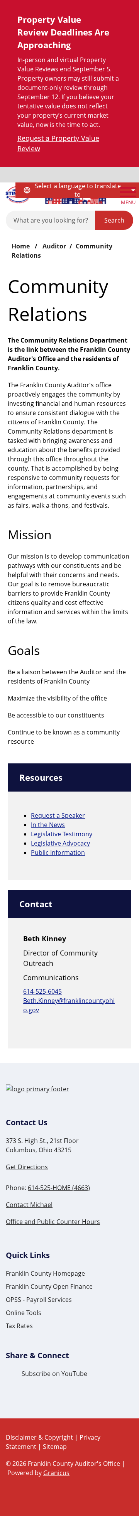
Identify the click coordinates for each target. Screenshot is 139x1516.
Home (21, 246)
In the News (48, 824)
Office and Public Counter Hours (53, 1221)
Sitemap (55, 1446)
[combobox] (77, 190)
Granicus (56, 1473)
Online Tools (23, 1312)
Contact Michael (29, 1204)
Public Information (58, 852)
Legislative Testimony (61, 834)
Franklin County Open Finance (49, 1286)
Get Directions (27, 1167)
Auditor (54, 246)
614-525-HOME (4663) (59, 1187)
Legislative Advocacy (60, 843)
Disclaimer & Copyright (39, 1437)
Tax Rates (19, 1326)
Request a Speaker (58, 815)
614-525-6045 (42, 991)
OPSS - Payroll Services (39, 1299)
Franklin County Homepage (45, 1273)
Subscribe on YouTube (54, 1373)
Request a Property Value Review (58, 143)
